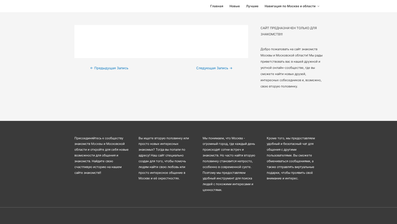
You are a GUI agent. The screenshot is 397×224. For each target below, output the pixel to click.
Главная (216, 6)
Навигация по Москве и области (290, 6)
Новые (235, 6)
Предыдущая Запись (109, 68)
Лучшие (252, 6)
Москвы (97, 144)
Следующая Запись (214, 68)
